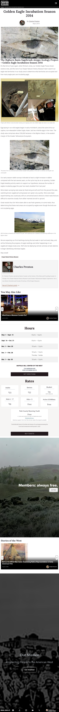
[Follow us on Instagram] (26, 710)
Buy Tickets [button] (29, 434)
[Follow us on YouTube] (32, 710)
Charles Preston (34, 21)
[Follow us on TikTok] (19, 710)
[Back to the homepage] (5, 3)
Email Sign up (5, 710)
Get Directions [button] (29, 374)
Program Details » (29, 418)
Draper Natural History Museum (10, 257)
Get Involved (29, 670)
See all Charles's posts (9, 285)
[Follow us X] (39, 710)
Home (2, 7)
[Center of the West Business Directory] (50, 710)
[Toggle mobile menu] (56, 3)
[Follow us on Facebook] (13, 710)
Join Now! (53, 490)
